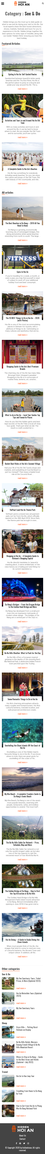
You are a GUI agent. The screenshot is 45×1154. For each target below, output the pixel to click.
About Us (22, 1135)
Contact (23, 1138)
